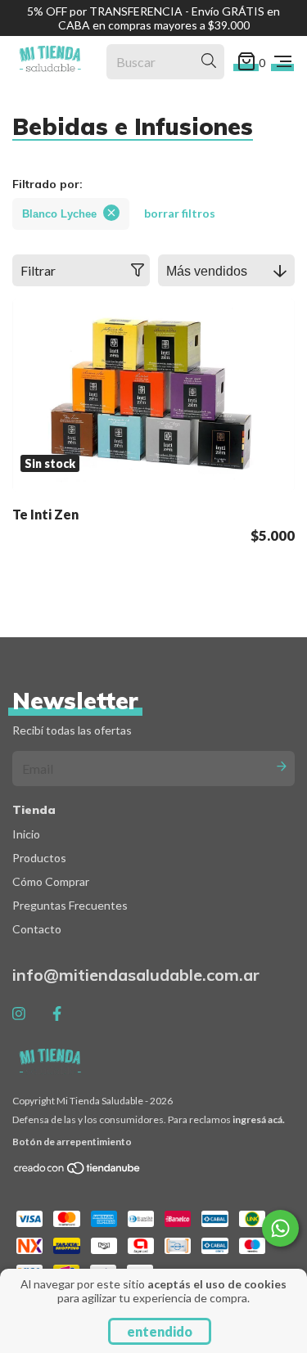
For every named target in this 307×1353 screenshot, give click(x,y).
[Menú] (282, 61)
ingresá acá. (259, 1119)
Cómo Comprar (50, 881)
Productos (39, 858)
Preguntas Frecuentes (70, 905)
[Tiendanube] (77, 1172)
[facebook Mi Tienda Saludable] (56, 1014)
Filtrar (38, 270)
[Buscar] (208, 61)
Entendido (159, 1331)
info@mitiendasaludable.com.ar (136, 974)
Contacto (36, 929)
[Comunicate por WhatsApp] (280, 1228)
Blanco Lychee (59, 214)
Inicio (26, 834)
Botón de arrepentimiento (72, 1141)
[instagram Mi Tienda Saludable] (18, 1014)
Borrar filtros (179, 213)
